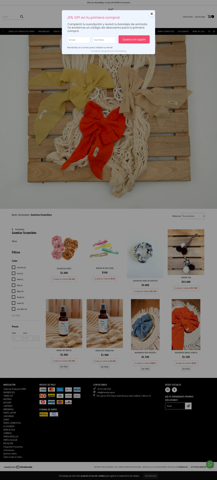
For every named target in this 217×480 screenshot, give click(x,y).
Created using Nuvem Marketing (108, 51)
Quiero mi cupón (134, 39)
